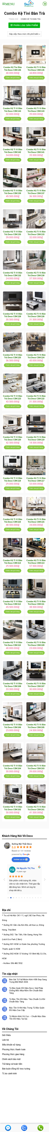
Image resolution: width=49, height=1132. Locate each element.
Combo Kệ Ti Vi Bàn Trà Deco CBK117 (36, 479)
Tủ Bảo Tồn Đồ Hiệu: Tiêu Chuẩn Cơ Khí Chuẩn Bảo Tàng (27, 1000)
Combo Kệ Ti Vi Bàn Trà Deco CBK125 (12, 356)
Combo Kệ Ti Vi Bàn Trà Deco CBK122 (36, 397)
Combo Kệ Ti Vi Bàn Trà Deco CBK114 (12, 561)
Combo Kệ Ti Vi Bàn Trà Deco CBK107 (36, 684)
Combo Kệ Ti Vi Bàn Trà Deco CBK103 (36, 767)
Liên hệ (5, 1040)
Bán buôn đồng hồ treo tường (16, 1068)
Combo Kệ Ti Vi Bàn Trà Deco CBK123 (12, 397)
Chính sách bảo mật (11, 1059)
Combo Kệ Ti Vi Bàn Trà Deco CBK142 (12, 150)
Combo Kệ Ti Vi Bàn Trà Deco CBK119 (36, 438)
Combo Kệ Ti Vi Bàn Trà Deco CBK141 (36, 150)
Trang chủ (13, 19)
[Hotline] (40, 1127)
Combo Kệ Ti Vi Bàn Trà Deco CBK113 (36, 561)
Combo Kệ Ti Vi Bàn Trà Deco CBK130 (36, 274)
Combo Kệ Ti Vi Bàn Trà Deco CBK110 (12, 643)
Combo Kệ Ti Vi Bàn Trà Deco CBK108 (12, 684)
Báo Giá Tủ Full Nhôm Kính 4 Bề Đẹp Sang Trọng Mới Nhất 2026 (28, 980)
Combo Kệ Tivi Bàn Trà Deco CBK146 (12, 68)
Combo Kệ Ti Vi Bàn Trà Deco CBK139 (12, 191)
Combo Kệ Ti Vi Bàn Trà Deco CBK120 (12, 438)
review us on (19, 859)
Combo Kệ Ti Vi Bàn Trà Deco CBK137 (36, 191)
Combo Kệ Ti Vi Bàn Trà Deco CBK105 (36, 725)
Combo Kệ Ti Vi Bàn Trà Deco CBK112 (12, 602)
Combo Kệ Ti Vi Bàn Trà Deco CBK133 (36, 232)
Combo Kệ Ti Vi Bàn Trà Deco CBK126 (36, 315)
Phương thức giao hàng (13, 1054)
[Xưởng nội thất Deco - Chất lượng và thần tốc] (29, 4)
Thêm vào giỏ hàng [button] (13, 77)
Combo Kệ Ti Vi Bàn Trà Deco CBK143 (36, 109)
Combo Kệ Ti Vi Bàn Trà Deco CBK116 (12, 520)
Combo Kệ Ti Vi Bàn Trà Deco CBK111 (36, 602)
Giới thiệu (6, 1035)
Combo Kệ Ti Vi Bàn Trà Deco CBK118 (12, 479)
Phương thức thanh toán (13, 1049)
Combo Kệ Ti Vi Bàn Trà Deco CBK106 (12, 725)
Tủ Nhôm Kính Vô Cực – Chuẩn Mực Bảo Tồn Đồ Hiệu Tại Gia (27, 1017)
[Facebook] (8, 1127)
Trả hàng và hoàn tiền (12, 1064)
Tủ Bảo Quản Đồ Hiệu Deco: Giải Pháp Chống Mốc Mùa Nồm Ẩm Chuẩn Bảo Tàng (26, 990)
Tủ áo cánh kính (9, 1073)
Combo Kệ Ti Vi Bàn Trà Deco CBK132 (12, 274)
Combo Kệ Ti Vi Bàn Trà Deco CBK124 (36, 356)
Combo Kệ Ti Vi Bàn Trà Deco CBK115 (36, 520)
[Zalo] (24, 1127)
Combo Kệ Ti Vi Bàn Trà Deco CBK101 (36, 808)
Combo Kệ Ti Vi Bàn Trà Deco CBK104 (12, 767)
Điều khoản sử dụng (11, 1044)
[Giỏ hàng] (45, 3)
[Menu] (8, 3)
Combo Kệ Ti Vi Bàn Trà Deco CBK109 (36, 643)
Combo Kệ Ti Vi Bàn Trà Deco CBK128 (12, 315)
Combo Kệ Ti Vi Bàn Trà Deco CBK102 (12, 808)
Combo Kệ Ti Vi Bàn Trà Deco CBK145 (36, 68)
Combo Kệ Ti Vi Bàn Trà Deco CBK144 (12, 109)
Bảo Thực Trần (23, 868)
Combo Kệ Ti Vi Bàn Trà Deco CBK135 (12, 232)
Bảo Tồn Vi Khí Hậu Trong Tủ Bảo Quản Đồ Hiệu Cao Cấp (26, 1009)
